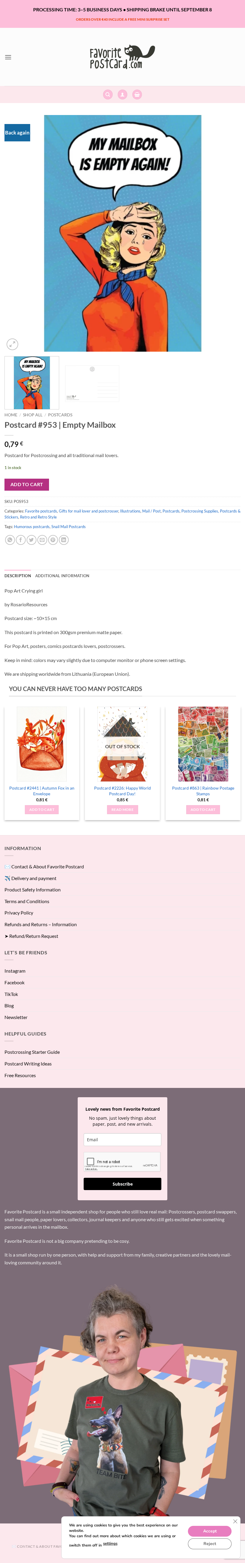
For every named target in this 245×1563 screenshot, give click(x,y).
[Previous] (16, 233)
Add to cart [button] (41, 809)
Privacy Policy (18, 912)
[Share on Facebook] (21, 540)
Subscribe (123, 1184)
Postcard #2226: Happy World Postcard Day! (122, 790)
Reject (209, 1543)
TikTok (11, 994)
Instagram (14, 971)
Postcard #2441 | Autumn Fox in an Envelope (41, 790)
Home (10, 414)
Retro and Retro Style (38, 517)
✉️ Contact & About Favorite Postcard (44, 866)
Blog (9, 1005)
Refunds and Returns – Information (40, 924)
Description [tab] (17, 575)
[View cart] (137, 94)
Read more (122, 809)
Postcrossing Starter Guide (32, 1052)
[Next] (228, 233)
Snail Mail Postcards (68, 526)
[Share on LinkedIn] (64, 540)
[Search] (108, 94)
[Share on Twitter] (31, 540)
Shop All (32, 414)
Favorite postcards (41, 511)
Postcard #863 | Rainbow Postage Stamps (203, 790)
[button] (8, 57)
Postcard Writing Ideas (28, 1063)
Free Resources (20, 1075)
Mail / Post (151, 511)
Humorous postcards (32, 526)
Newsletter (15, 1017)
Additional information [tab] (62, 575)
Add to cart (26, 484)
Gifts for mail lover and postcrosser (88, 511)
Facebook (14, 982)
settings (110, 1543)
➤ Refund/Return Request (31, 936)
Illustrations (130, 511)
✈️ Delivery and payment (30, 878)
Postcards (60, 414)
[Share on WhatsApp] (10, 540)
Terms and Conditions (26, 901)
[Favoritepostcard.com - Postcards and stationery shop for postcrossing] (122, 57)
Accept (210, 1531)
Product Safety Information (32, 889)
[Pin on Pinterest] (53, 540)
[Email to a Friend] (42, 540)
